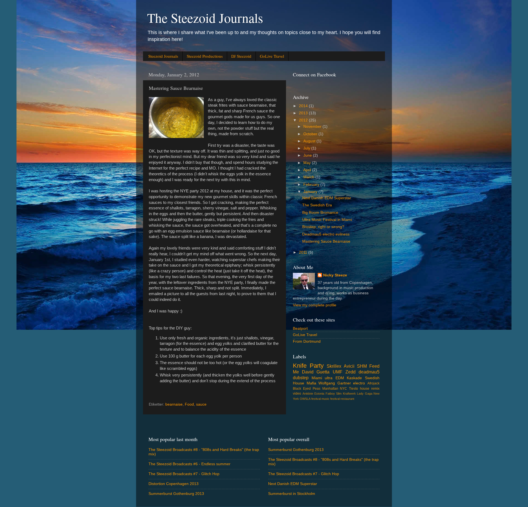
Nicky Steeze (335, 275)
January (310, 192)
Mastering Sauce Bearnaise (326, 241)
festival (316, 398)
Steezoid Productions (205, 56)
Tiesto (353, 388)
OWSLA (305, 398)
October (310, 134)
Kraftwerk (349, 393)
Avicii (349, 366)
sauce (201, 404)
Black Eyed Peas (306, 388)
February (311, 184)
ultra (328, 378)
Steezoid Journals (163, 56)
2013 (304, 113)
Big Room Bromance (320, 212)
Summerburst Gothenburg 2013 (176, 494)
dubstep (301, 377)
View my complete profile (314, 305)
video (297, 393)
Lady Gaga (364, 393)
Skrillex (334, 366)
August (310, 141)
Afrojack (373, 383)
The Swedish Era (317, 205)
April (307, 170)
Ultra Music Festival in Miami (327, 220)
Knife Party (308, 365)
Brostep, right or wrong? (323, 227)
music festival (330, 398)
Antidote (307, 393)
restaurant (347, 398)
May (307, 163)
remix (375, 388)
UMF (337, 371)
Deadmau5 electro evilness (326, 234)
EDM (340, 378)
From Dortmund (307, 341)
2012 (304, 120)
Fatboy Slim (334, 393)
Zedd (350, 371)
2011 (303, 252)
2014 (304, 106)
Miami (317, 378)
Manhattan (330, 388)
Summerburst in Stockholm (291, 494)
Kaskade (354, 378)
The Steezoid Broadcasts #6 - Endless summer (189, 464)
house (364, 388)
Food (189, 404)
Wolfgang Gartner (334, 383)
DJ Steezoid (241, 56)
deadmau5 (369, 371)
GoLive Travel (272, 56)
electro (359, 383)
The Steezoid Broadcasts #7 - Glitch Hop (183, 474)
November (313, 126)
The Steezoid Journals (205, 17)
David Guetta (315, 371)
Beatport (300, 328)
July (307, 148)
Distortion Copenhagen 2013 (173, 484)
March (309, 177)
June (308, 155)
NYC (343, 388)
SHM (362, 366)
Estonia (319, 393)
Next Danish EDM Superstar (326, 198)
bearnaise (174, 404)
